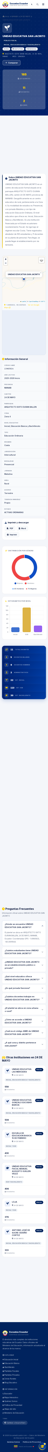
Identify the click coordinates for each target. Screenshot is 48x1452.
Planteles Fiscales (11, 1371)
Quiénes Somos (10, 1401)
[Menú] (43, 4)
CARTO (42, 301)
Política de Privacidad (13, 1405)
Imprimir (13, 535)
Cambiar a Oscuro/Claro (16, 1423)
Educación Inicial (11, 1360)
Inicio (6, 16)
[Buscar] (37, 4)
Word (23, 528)
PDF (11, 528)
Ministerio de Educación (14, 1413)
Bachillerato (9, 1367)
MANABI (15, 16)
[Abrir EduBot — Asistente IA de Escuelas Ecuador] (42, 1446)
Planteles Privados (12, 1375)
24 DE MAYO (25, 16)
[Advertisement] (24, 143)
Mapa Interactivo (11, 1397)
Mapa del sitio (10, 1409)
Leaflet (23, 301)
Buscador (8, 1394)
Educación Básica (12, 1363)
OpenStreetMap (33, 301)
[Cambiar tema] (32, 4)
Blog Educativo (11, 1383)
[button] (24, 279)
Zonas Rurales (10, 1379)
